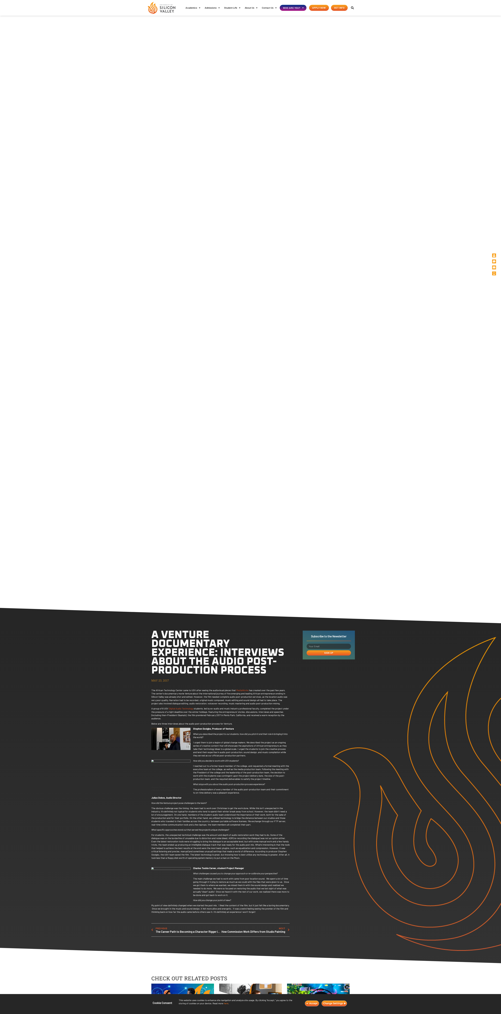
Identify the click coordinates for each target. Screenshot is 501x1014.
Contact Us (267, 7)
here (226, 1003)
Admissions (211, 7)
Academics (191, 7)
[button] (352, 7)
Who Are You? (291, 7)
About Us (249, 7)
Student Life (230, 7)
